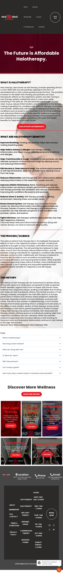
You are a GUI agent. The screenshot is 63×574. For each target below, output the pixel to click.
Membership (27, 17)
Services (34, 7)
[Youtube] (54, 529)
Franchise (41, 27)
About (25, 7)
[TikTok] (49, 529)
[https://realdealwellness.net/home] (9, 17)
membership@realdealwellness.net (55, 478)
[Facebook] (49, 525)
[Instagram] (54, 525)
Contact (38, 17)
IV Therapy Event (29, 27)
